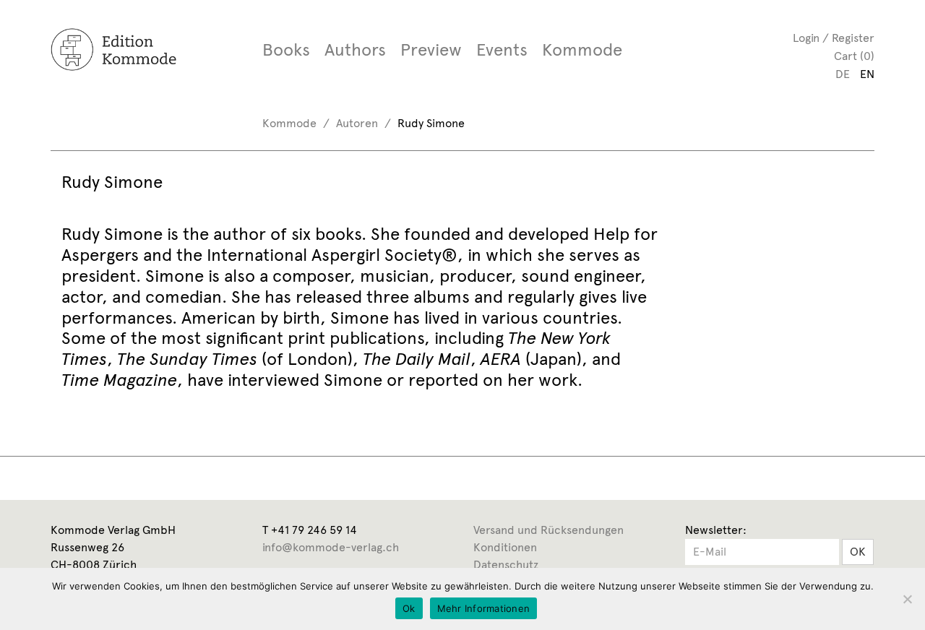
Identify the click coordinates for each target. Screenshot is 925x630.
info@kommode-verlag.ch (330, 547)
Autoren (357, 123)
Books (286, 50)
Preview (431, 50)
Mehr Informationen (483, 608)
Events (502, 50)
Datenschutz (505, 564)
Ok (409, 608)
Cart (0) (854, 56)
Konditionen (505, 547)
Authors (355, 50)
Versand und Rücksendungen (548, 530)
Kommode (582, 50)
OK (858, 551)
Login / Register (833, 38)
